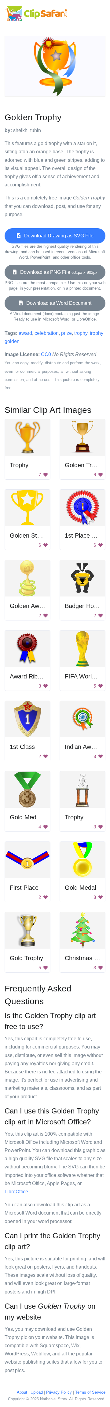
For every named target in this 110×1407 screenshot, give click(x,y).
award (25, 333)
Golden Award (29, 606)
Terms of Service (90, 1392)
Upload (37, 1392)
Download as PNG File (56, 272)
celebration (47, 333)
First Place (24, 887)
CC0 (46, 354)
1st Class (22, 746)
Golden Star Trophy (36, 535)
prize (66, 333)
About (22, 1392)
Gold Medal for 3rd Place (44, 817)
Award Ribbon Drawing (41, 676)
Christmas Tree (85, 958)
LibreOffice (16, 1191)
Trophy (19, 465)
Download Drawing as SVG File (57, 235)
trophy (80, 333)
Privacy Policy (59, 1392)
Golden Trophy (85, 465)
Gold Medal (80, 887)
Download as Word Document (57, 303)
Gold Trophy (26, 958)
